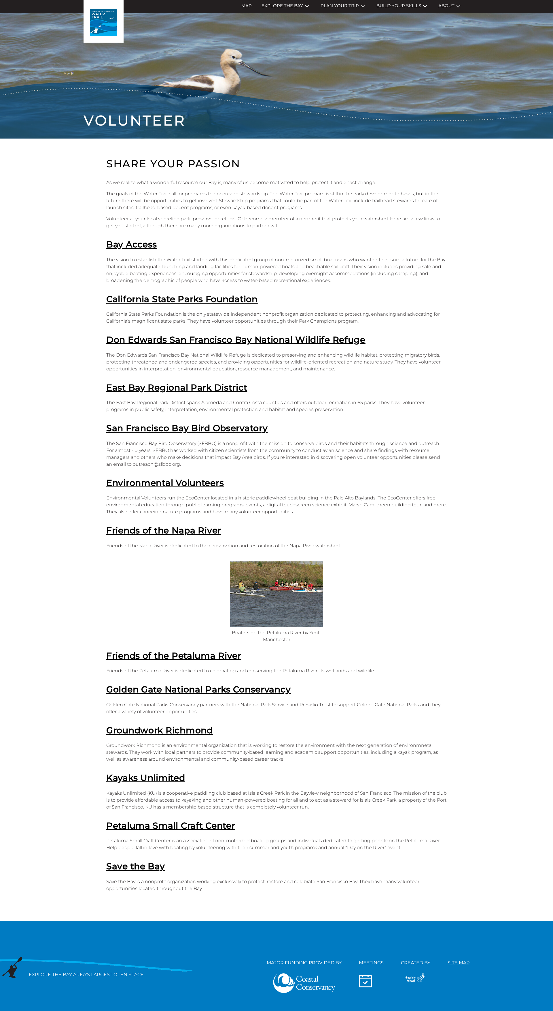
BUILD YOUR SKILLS (398, 5)
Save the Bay (135, 866)
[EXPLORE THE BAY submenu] (307, 6)
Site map (458, 962)
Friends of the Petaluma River (173, 655)
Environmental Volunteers (165, 483)
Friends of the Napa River (163, 530)
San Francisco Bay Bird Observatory (187, 428)
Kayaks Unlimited (145, 778)
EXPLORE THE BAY (282, 5)
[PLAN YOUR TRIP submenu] (363, 6)
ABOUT (446, 5)
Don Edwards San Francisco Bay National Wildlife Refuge (235, 339)
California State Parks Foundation (182, 299)
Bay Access (131, 244)
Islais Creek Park (266, 793)
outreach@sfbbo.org (156, 464)
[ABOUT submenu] (458, 6)
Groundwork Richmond (159, 730)
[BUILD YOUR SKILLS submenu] (425, 6)
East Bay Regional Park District (176, 387)
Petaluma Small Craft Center (170, 825)
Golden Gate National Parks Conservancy (198, 689)
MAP (246, 5)
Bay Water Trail (104, 21)
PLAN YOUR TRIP (340, 5)
